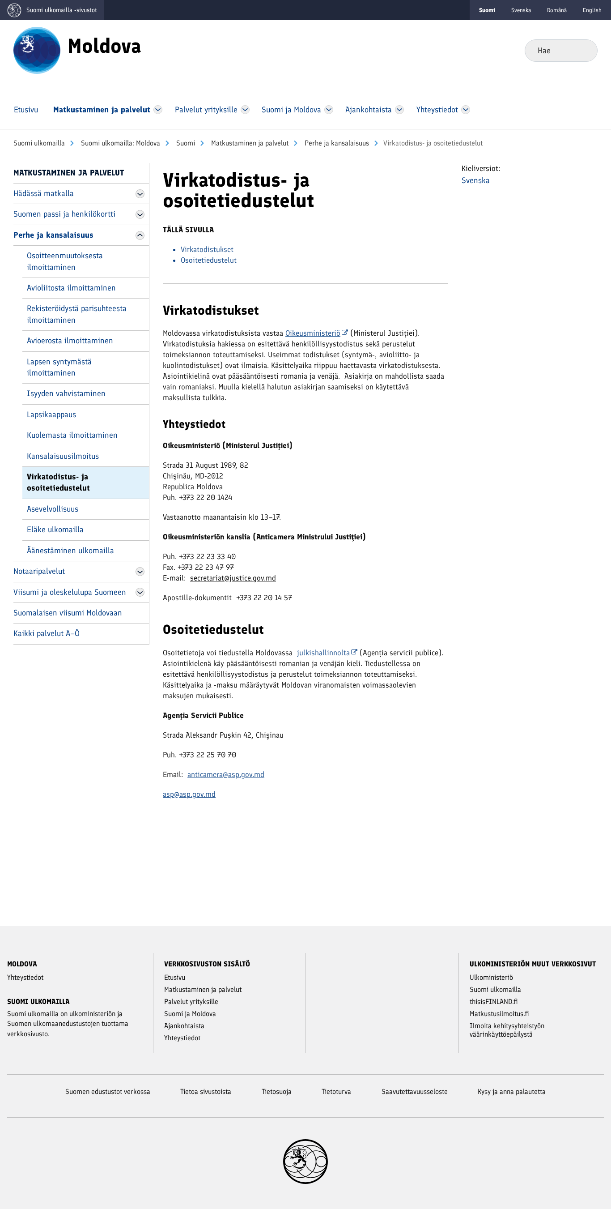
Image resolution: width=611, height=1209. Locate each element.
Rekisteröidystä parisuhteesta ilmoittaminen (77, 314)
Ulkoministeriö (491, 977)
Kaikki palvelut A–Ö (46, 633)
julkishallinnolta (323, 652)
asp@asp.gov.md (189, 794)
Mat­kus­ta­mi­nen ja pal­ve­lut (249, 143)
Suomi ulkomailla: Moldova (119, 143)
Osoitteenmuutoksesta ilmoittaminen (65, 261)
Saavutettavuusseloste (415, 1091)
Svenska (521, 10)
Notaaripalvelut (39, 571)
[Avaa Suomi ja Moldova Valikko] (328, 110)
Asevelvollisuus (52, 509)
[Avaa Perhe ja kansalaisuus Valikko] (140, 235)
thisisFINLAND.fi (494, 1001)
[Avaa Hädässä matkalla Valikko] (140, 194)
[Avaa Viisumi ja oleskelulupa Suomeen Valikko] (140, 592)
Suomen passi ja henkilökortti (64, 214)
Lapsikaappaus (51, 414)
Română (557, 10)
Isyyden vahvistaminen (66, 393)
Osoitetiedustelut (209, 260)
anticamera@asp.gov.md (225, 774)
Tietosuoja (277, 1091)
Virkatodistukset (207, 249)
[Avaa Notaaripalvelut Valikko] (140, 572)
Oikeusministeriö (312, 333)
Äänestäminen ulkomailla (70, 550)
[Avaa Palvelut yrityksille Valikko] (244, 110)
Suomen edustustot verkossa (107, 1091)
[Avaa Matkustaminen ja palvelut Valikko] (158, 110)
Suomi (184, 143)
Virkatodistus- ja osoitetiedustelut (58, 482)
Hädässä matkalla (43, 193)
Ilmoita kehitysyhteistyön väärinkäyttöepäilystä (507, 1029)
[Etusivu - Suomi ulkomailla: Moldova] (36, 49)
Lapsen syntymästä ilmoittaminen (59, 367)
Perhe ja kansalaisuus (336, 143)
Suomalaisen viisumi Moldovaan (67, 613)
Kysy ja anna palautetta (512, 1091)
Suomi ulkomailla (39, 143)
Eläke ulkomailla (55, 529)
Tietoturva (336, 1091)
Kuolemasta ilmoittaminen (72, 435)
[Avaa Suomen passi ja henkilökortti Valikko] (140, 214)
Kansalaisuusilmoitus (63, 456)
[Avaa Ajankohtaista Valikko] (400, 110)
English (592, 10)
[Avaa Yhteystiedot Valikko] (465, 110)
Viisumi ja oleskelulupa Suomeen (69, 592)
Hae (583, 50)
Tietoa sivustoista (205, 1091)
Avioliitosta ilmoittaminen (71, 288)
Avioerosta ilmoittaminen (70, 341)
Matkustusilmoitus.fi (499, 1013)
